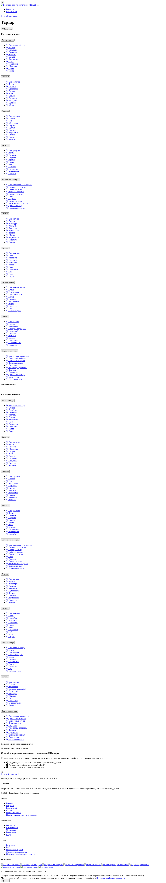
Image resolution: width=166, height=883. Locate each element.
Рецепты (10, 9)
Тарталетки (13, 237)
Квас (10, 267)
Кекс (10, 164)
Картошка (13, 132)
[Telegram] (52, 864)
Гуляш (11, 68)
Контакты (10, 845)
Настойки (13, 262)
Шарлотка (13, 89)
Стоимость (11, 830)
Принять (5, 881)
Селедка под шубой (17, 329)
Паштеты (12, 240)
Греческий (13, 331)
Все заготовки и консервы (20, 185)
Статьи (9, 810)
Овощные (13, 340)
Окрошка (12, 306)
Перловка (12, 125)
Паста (11, 71)
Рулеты (11, 221)
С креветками (14, 343)
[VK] (92, 864)
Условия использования (16, 852)
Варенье (12, 157)
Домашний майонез (17, 358)
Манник (12, 105)
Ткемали (12, 370)
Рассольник (13, 301)
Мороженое (13, 171)
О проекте (10, 825)
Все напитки (14, 253)
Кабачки (12, 139)
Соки (10, 255)
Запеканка (13, 59)
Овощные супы (15, 294)
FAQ (8, 847)
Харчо (11, 304)
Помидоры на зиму (17, 187)
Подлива (12, 365)
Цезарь (11, 338)
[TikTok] (10, 864)
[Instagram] (31, 864)
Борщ (11, 297)
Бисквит (12, 167)
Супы (11, 290)
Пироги (12, 86)
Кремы (11, 160)
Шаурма (12, 235)
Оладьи (11, 57)
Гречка (11, 118)
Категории (8, 29)
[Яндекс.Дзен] (29, 867)
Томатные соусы (15, 363)
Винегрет (12, 333)
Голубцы (12, 50)
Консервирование (16, 208)
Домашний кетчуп (16, 374)
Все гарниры (14, 116)
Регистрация (12, 16)
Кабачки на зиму (16, 192)
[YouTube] (73, 864)
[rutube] (10, 867)
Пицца (11, 91)
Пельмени (13, 64)
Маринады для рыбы (17, 367)
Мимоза (12, 336)
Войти (4, 16)
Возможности (12, 827)
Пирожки (12, 98)
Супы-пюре (13, 292)
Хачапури (13, 223)
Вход (8, 834)
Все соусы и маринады (18, 356)
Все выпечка (14, 82)
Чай (10, 272)
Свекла (11, 135)
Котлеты (12, 54)
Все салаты (13, 322)
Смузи (11, 276)
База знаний (11, 11)
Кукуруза (12, 137)
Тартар (11, 233)
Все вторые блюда (16, 45)
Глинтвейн (13, 269)
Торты (11, 153)
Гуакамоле (13, 372)
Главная (9, 803)
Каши (11, 162)
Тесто (11, 84)
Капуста (12, 130)
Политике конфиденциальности (110, 878)
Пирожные (13, 169)
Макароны (13, 123)
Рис (10, 121)
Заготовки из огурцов (18, 203)
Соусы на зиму (15, 201)
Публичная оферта (14, 849)
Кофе (10, 274)
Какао (11, 265)
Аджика (12, 199)
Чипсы (11, 242)
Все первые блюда (16, 287)
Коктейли (12, 258)
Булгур (11, 128)
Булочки (12, 103)
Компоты (12, 260)
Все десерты (14, 150)
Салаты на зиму (15, 194)
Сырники (12, 52)
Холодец (12, 226)
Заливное (12, 228)
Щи (10, 308)
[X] (46, 867)
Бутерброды (13, 230)
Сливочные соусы (16, 360)
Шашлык (12, 66)
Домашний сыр (15, 206)
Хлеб (10, 93)
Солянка (12, 299)
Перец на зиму (15, 189)
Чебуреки (12, 100)
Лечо (10, 196)
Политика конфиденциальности (20, 854)
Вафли (11, 96)
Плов (10, 61)
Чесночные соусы (16, 379)
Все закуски (13, 219)
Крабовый (13, 326)
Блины (11, 47)
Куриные (12, 345)
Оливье (11, 324)
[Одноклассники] (115, 864)
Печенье (12, 155)
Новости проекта (13, 812)
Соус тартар (13, 377)
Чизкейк (12, 174)
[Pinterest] (139, 864)
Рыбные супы (14, 311)
